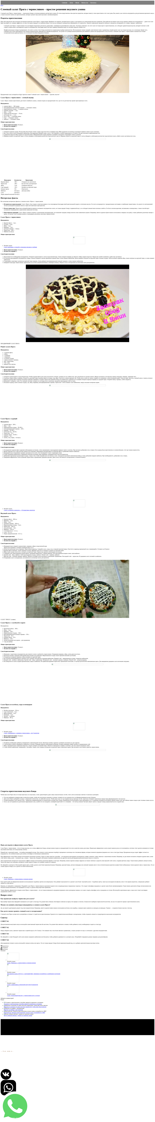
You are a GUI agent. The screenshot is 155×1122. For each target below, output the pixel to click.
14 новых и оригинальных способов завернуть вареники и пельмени (23, 1004)
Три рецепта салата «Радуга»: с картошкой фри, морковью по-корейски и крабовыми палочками (33, 973)
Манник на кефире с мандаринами (13, 1009)
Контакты (93, 2)
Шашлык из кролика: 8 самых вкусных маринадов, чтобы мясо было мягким (25, 1007)
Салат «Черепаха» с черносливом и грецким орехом (18, 879)
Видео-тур (85, 2)
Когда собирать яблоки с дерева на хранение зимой (18, 1015)
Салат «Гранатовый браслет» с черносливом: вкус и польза (23, 995)
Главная (64, 2)
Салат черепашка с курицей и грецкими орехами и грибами (20, 247)
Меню (77, 2)
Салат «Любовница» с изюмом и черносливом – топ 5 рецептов (21, 733)
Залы (71, 2)
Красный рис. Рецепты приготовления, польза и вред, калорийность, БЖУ (24, 1012)
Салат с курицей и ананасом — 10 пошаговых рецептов (19, 510)
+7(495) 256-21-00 (16, 1118)
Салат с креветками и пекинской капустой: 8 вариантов (22, 984)
